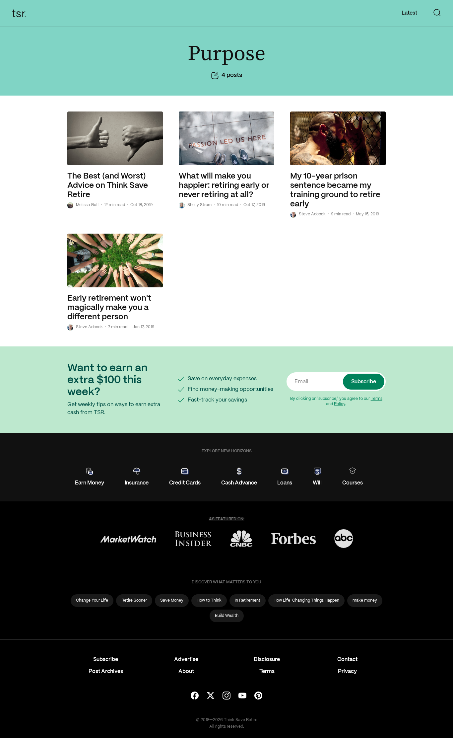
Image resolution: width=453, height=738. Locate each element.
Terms (376, 399)
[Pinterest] (258, 696)
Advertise (186, 659)
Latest (409, 13)
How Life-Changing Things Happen (306, 600)
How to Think (209, 600)
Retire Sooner (134, 600)
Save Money (171, 600)
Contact (347, 659)
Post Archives (106, 671)
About (186, 671)
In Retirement (247, 600)
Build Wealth (226, 616)
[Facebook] (195, 696)
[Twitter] (211, 696)
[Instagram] (226, 696)
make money (365, 600)
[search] (437, 13)
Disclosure (267, 659)
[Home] (21, 13)
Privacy (347, 671)
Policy (339, 404)
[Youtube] (242, 696)
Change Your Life (92, 600)
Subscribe (363, 381)
